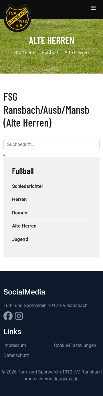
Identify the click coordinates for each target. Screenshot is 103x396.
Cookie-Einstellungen (75, 345)
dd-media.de (66, 378)
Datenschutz (16, 355)
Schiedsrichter (27, 186)
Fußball (50, 52)
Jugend (20, 239)
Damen (19, 213)
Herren (19, 199)
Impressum (14, 345)
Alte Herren (76, 52)
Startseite (24, 52)
